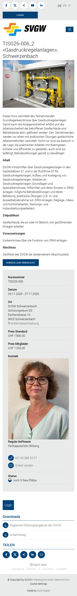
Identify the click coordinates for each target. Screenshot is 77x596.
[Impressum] (46, 579)
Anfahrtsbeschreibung (24, 323)
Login (8, 505)
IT (69, 6)
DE (59, 6)
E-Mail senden (24, 465)
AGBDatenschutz (58, 579)
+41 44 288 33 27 (26, 458)
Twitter (31, 569)
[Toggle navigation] (70, 29)
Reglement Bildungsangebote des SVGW (35, 525)
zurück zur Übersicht (20, 262)
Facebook (18, 569)
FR (65, 6)
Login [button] (20, 15)
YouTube (48, 569)
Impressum (39, 579)
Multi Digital (43, 590)
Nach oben (40, 564)
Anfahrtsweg (17, 535)
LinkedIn (61, 569)
